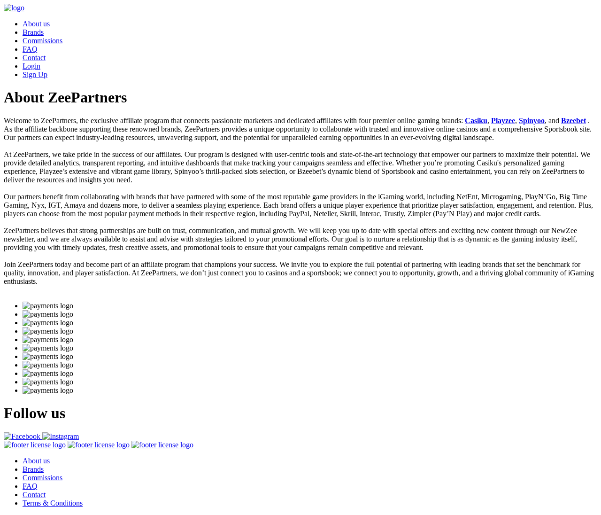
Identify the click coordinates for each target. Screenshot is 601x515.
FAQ (30, 49)
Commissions (42, 41)
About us (36, 24)
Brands (33, 32)
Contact (34, 58)
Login (31, 66)
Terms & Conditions (53, 503)
